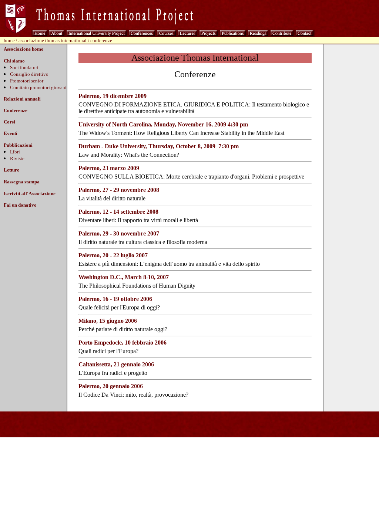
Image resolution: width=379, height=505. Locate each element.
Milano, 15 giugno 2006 (107, 321)
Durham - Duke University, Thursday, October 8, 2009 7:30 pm (158, 146)
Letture (11, 170)
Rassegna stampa (22, 181)
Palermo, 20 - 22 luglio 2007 (113, 255)
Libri (15, 152)
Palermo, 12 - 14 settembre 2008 (118, 212)
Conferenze (15, 110)
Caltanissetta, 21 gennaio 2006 (116, 364)
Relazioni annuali (22, 99)
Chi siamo (14, 61)
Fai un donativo (20, 205)
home (9, 40)
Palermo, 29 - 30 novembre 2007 (118, 233)
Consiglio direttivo (29, 74)
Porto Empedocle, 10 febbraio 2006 (122, 342)
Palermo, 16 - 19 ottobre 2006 (115, 299)
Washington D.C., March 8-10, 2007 (123, 277)
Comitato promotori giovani (38, 87)
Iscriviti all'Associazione (30, 193)
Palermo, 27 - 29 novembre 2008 (118, 190)
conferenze (101, 40)
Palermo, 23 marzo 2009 (108, 168)
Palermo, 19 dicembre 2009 (112, 96)
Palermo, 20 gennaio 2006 (110, 386)
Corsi (9, 122)
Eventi (10, 133)
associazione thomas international (53, 40)
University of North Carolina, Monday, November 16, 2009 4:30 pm (163, 124)
